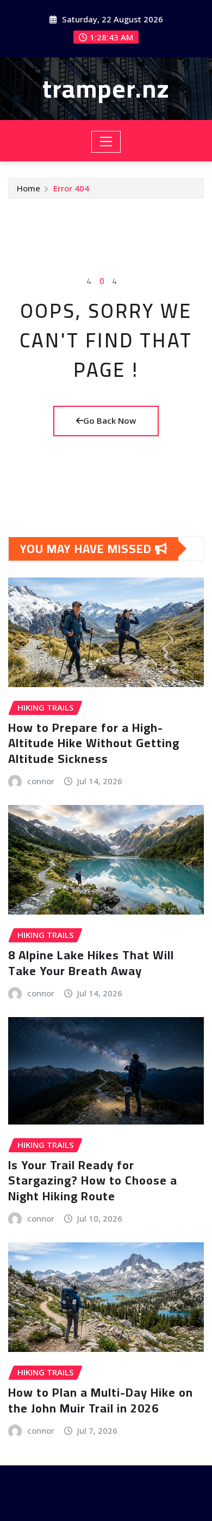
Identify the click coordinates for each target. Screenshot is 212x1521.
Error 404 (71, 188)
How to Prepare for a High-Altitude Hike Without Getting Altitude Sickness (93, 743)
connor (40, 780)
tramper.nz (106, 88)
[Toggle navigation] (106, 142)
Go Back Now (109, 420)
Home (28, 188)
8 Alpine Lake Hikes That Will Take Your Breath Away (91, 962)
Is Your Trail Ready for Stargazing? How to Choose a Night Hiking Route (92, 1180)
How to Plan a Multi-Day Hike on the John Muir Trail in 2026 (100, 1400)
